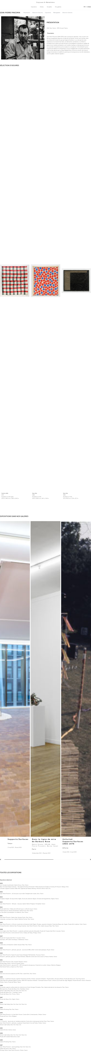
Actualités (49, 7)
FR (84, 7)
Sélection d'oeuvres (37, 12)
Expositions (34, 7)
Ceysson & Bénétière (45, 2)
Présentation (26, 12)
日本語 (89, 7)
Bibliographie (56, 12)
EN (86, 7)
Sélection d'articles (67, 12)
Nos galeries (58, 7)
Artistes (42, 7)
